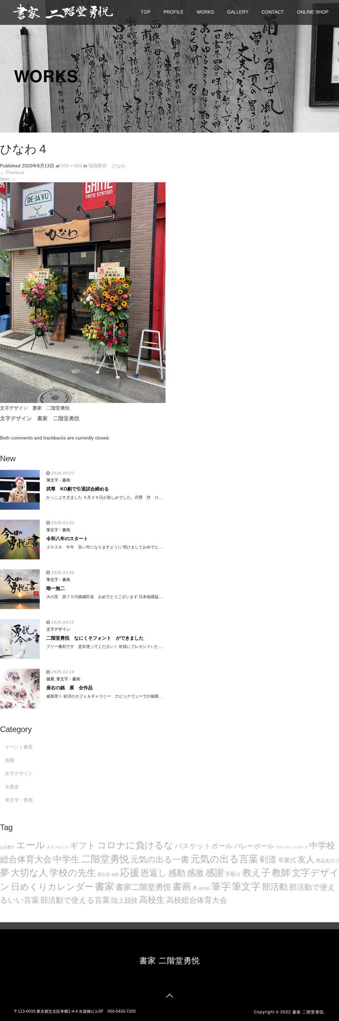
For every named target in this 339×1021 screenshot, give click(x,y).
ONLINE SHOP (312, 12)
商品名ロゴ (327, 860)
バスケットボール (204, 846)
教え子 (256, 873)
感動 (176, 873)
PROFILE (173, 12)
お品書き (7, 847)
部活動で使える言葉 (75, 900)
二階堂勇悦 (105, 859)
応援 (129, 872)
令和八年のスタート (67, 538)
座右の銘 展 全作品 (69, 687)
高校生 (152, 899)
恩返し (154, 873)
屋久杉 (103, 874)
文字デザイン (58, 629)
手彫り (233, 874)
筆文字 (246, 886)
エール (30, 845)
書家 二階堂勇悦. (308, 1011)
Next (8, 179)
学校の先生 (72, 873)
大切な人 (29, 873)
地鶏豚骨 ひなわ (106, 165)
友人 (306, 859)
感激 (195, 873)
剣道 (268, 859)
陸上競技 (124, 900)
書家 (104, 886)
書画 (181, 886)
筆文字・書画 (58, 480)
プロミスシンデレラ (291, 847)
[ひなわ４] (83, 292)
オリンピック (58, 847)
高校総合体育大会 (196, 900)
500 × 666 (71, 165)
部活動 (275, 887)
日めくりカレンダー (52, 887)
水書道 (12, 786)
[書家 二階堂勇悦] (63, 11)
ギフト (83, 845)
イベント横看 (19, 747)
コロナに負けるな (135, 845)
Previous (12, 172)
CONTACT (273, 12)
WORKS (205, 12)
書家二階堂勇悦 (143, 886)
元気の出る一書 (159, 859)
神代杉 (204, 888)
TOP (145, 12)
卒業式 (287, 860)
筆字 (220, 886)
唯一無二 (55, 588)
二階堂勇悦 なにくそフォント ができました (95, 638)
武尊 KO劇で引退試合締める (77, 488)
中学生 (66, 859)
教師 (281, 873)
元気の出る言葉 (224, 859)
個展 (50, 679)
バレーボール (254, 846)
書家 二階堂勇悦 (169, 960)
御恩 (115, 875)
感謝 (214, 872)
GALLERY (237, 12)
